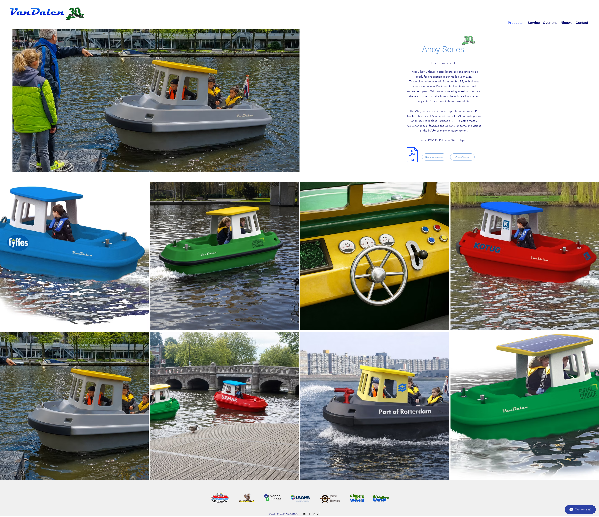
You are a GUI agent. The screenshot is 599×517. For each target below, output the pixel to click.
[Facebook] (309, 513)
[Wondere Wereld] (318, 513)
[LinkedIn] (314, 513)
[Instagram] (304, 513)
